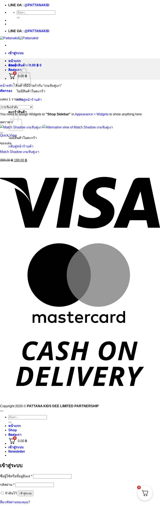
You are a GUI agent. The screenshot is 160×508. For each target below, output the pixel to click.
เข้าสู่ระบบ (25, 493)
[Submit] (18, 17)
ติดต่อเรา (14, 70)
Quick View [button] (8, 135)
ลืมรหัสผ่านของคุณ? (15, 502)
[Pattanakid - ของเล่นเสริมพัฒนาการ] (19, 38)
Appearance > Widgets (92, 114)
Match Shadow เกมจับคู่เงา (19, 151)
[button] (16, 53)
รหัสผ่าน (7, 484)
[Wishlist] (1, 132)
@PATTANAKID (36, 5)
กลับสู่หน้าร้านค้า (29, 99)
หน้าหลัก (6, 85)
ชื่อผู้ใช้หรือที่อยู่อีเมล (16, 476)
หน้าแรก (14, 61)
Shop (12, 65)
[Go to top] (1, 411)
